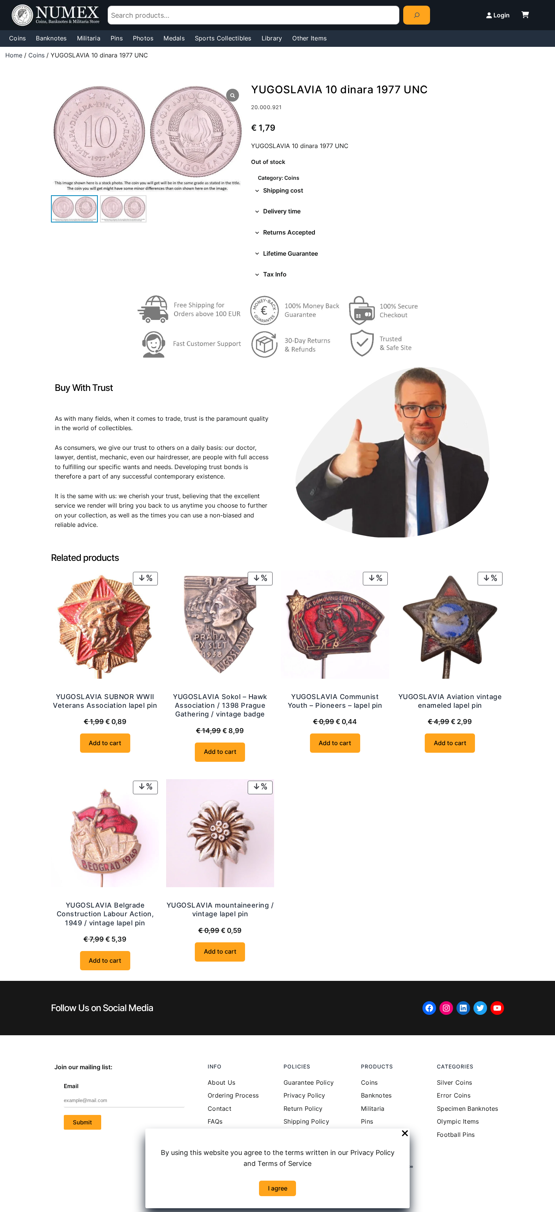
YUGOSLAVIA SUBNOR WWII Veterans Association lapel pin (105, 701)
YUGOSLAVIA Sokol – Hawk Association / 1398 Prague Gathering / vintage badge (220, 705)
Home (13, 55)
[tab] (377, 190)
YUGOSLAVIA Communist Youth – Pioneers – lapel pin (335, 701)
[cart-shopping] (525, 14)
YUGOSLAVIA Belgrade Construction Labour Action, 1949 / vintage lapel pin (105, 914)
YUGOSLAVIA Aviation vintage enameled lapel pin (450, 701)
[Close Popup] (405, 1134)
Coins (36, 55)
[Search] (416, 15)
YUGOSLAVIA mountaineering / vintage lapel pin (220, 909)
